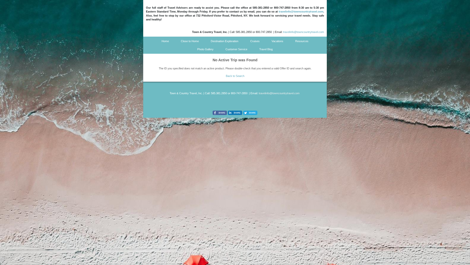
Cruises (255, 41)
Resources (301, 41)
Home (165, 41)
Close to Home (190, 41)
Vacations (277, 41)
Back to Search (235, 75)
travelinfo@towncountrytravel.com (301, 11)
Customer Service (236, 49)
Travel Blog (266, 49)
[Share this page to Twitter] (250, 113)
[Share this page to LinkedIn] (235, 113)
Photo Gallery (205, 49)
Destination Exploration (224, 41)
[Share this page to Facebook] (220, 113)
